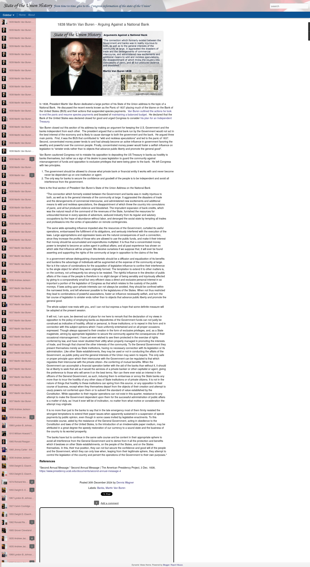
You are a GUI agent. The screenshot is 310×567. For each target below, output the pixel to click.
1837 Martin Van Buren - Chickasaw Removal (31, 304)
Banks (100, 488)
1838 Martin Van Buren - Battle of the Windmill (31, 223)
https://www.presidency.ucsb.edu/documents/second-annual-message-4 (80, 471)
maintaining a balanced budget (129, 114)
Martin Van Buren (115, 488)
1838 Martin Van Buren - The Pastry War (28, 207)
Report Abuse (177, 564)
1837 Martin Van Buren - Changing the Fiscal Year (33, 263)
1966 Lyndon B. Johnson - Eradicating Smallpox (32, 425)
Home (22, 14)
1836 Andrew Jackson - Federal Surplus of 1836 (32, 409)
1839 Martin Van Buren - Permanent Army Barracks (33, 46)
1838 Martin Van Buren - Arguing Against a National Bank (103, 24)
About (31, 14)
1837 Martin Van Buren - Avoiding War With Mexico (33, 376)
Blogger (166, 564)
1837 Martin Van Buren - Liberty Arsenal (28, 312)
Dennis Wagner (125, 482)
